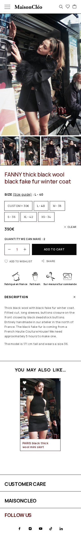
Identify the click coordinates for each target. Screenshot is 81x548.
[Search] (61, 7)
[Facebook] (19, 528)
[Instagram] (30, 528)
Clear (72, 227)
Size (18, 194)
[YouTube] (40, 528)
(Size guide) (22, 194)
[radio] (18, 206)
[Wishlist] (68, 7)
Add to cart (54, 249)
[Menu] (7, 7)
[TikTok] (51, 528)
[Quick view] (24, 389)
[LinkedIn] (61, 528)
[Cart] (74, 7)
